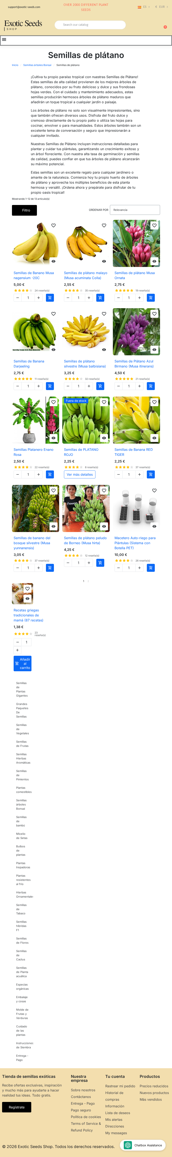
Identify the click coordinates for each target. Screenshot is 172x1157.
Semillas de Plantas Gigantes (22, 689)
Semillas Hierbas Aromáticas (23, 758)
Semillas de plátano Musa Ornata (135, 275)
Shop (12, 29)
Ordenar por (98, 209)
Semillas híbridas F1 (21, 926)
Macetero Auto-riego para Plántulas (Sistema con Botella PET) (135, 543)
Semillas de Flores (22, 940)
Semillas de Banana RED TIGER (134, 452)
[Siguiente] (158, 581)
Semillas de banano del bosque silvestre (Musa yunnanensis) (32, 543)
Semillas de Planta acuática (22, 972)
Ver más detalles (80, 474)
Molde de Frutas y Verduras (22, 1014)
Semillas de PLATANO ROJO (81, 452)
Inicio (15, 65)
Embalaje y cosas (22, 999)
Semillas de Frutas (22, 743)
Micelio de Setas (21, 836)
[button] (163, 25)
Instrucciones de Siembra (24, 1045)
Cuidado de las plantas (21, 1030)
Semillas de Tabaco (21, 909)
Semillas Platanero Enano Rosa (33, 452)
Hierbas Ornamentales (24, 894)
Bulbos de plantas (20, 850)
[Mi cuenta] (149, 25)
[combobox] (90, 25)
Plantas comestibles (24, 790)
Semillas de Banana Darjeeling (29, 363)
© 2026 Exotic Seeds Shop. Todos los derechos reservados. (58, 1146)
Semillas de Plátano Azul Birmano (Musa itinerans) (134, 363)
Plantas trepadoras (23, 865)
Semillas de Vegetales (22, 729)
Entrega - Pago (22, 1058)
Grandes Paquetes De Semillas (22, 710)
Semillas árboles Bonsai (37, 65)
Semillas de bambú (21, 821)
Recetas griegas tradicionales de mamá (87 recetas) (28, 615)
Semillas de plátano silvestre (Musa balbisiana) (85, 363)
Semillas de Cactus (21, 955)
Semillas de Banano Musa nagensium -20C (34, 275)
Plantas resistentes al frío (23, 880)
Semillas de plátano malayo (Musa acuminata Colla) (85, 275)
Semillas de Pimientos (22, 775)
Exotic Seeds (23, 22)
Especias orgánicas (22, 986)
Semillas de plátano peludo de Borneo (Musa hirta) (85, 540)
